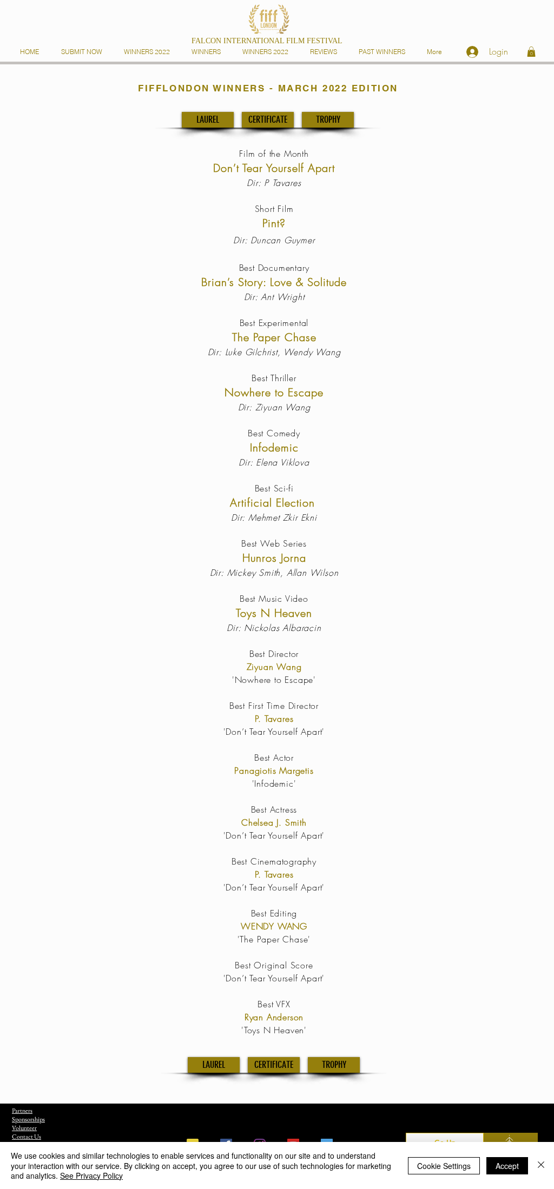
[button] (208, 51)
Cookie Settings (444, 1165)
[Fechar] (541, 1165)
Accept (507, 1165)
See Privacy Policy (91, 1175)
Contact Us (26, 1136)
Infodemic (274, 447)
